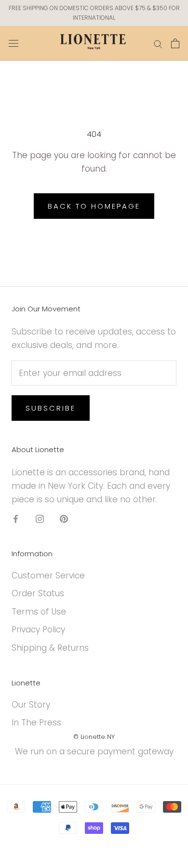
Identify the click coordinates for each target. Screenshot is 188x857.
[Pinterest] (64, 518)
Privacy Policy (38, 629)
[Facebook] (16, 518)
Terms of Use (39, 611)
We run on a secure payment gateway (94, 751)
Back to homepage (94, 206)
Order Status (38, 593)
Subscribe (51, 408)
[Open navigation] (13, 43)
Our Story (31, 704)
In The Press (36, 722)
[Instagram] (40, 518)
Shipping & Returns (50, 648)
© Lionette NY (94, 736)
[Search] (158, 43)
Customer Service (48, 575)
